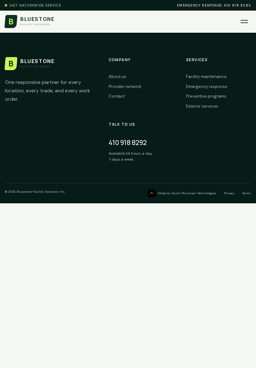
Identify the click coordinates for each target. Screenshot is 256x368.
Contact (117, 96)
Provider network (125, 86)
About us (117, 76)
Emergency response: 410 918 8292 (214, 5)
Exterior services (202, 106)
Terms (246, 193)
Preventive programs (206, 96)
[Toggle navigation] (244, 21)
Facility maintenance (206, 76)
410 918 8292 (128, 142)
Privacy (229, 193)
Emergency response (206, 86)
